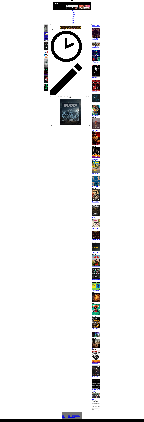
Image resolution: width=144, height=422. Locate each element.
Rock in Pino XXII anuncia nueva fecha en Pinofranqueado (96, 26)
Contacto (73, 22)
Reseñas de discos (73, 13)
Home (73, 10)
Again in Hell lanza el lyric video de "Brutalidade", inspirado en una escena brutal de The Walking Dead (96, 390)
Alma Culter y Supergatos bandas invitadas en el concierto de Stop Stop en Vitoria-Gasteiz (96, 187)
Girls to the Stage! (73, 15)
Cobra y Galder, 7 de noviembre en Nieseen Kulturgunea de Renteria (96, 116)
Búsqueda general (74, 416)
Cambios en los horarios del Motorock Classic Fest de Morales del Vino (95, 228)
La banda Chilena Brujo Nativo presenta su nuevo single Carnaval (96, 39)
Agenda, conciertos (74, 415)
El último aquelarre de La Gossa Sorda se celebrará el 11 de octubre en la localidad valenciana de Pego (96, 252)
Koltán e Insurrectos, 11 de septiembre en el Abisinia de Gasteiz (95, 202)
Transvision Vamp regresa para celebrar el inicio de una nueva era (96, 62)
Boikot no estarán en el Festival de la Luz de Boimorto (96, 348)
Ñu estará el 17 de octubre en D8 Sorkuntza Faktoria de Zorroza (96, 102)
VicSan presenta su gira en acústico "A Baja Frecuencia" (95, 363)
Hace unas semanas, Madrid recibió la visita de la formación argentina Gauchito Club (96, 130)
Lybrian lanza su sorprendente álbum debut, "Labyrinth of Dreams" (95, 291)
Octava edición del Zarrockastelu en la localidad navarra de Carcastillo (96, 77)
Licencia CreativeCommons (64, 419)
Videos (73, 18)
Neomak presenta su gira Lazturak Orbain (95, 173)
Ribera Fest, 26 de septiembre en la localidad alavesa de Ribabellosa (96, 217)
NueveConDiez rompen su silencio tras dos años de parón (95, 376)
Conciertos (78, 416)
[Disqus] (70, 137)
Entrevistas (73, 14)
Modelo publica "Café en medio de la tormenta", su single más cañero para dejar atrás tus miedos (96, 240)
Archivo (73, 11)
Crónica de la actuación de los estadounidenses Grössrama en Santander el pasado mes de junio (95, 329)
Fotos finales (73, 417)
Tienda (73, 23)
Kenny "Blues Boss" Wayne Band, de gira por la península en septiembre (96, 47)
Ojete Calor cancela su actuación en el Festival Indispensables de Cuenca (96, 399)
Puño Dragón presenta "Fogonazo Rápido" (94, 91)
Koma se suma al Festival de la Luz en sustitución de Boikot (95, 145)
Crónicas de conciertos (69, 416)
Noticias (73, 12)
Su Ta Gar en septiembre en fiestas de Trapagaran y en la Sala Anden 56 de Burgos (95, 159)
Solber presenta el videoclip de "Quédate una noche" (95, 337)
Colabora (73, 20)
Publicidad (63, 417)
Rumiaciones (73, 16)
